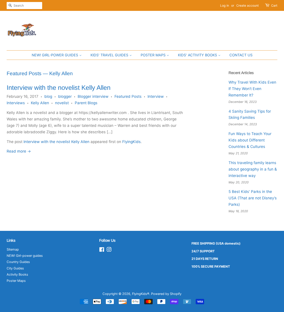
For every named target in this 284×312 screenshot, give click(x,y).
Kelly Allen (40, 103)
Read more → (19, 151)
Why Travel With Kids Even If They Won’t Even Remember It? (252, 88)
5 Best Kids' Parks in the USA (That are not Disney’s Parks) (253, 198)
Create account (247, 5)
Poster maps (154, 55)
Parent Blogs (86, 103)
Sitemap (13, 249)
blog (48, 96)
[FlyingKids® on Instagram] (108, 250)
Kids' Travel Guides (110, 55)
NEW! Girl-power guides (55, 55)
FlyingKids (131, 141)
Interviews (16, 103)
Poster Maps (16, 281)
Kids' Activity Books (198, 55)
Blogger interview (93, 96)
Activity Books (17, 274)
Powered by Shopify (166, 294)
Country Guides (18, 262)
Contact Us (240, 55)
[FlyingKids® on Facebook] (101, 250)
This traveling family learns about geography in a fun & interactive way (253, 169)
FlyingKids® (140, 294)
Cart (274, 5)
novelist (62, 103)
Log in (224, 5)
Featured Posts (24, 73)
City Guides (15, 268)
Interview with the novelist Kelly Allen (58, 87)
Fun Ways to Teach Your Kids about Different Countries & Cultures (250, 140)
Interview (156, 96)
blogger (65, 96)
